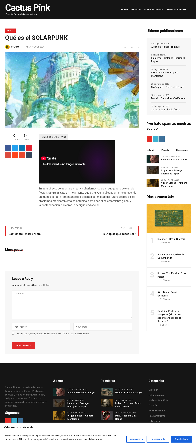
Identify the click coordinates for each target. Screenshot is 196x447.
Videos (10, 30)
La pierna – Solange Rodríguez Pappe (168, 59)
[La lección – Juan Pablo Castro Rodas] (107, 403)
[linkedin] (22, 148)
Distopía (153, 405)
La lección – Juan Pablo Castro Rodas (128, 405)
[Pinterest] (29, 148)
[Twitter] (15, 148)
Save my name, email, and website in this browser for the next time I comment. (52, 333)
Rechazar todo (158, 439)
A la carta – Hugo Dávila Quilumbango (170, 256)
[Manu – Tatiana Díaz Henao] (107, 415)
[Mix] (22, 155)
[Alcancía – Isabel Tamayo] (153, 158)
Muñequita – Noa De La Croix (167, 87)
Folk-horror (154, 421)
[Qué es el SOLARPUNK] (72, 90)
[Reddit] (15, 155)
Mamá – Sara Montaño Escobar (168, 98)
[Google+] (8, 155)
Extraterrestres (156, 395)
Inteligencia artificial (158, 400)
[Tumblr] (29, 155)
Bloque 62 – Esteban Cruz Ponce (171, 275)
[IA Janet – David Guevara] (169, 218)
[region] (98, 435)
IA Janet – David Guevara (171, 239)
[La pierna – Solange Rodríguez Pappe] (153, 170)
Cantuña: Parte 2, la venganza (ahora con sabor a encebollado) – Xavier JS (170, 316)
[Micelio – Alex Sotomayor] (107, 392)
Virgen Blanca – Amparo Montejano (164, 74)
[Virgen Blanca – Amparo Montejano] (153, 182)
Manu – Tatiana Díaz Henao (126, 417)
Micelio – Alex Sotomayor (129, 392)
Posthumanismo (157, 416)
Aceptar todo (181, 439)
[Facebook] (8, 148)
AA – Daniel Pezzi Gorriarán (167, 294)
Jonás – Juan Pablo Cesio (165, 109)
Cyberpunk (154, 390)
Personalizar (135, 439)
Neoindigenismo (157, 410)
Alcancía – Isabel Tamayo (165, 47)
